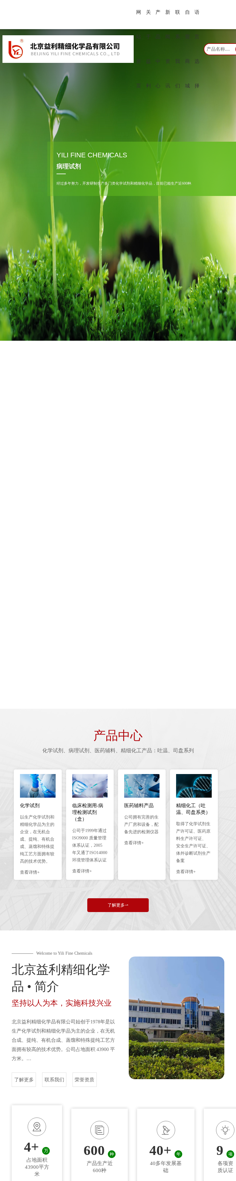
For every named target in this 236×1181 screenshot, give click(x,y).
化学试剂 (52, 750)
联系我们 (177, 49)
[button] (112, 672)
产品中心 (157, 49)
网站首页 (138, 49)
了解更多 (24, 1079)
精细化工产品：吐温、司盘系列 (157, 750)
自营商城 (187, 49)
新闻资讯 (167, 49)
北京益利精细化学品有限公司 (44, 1021)
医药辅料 (105, 750)
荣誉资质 (84, 1079)
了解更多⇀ (118, 905)
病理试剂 (79, 750)
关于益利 (148, 49)
